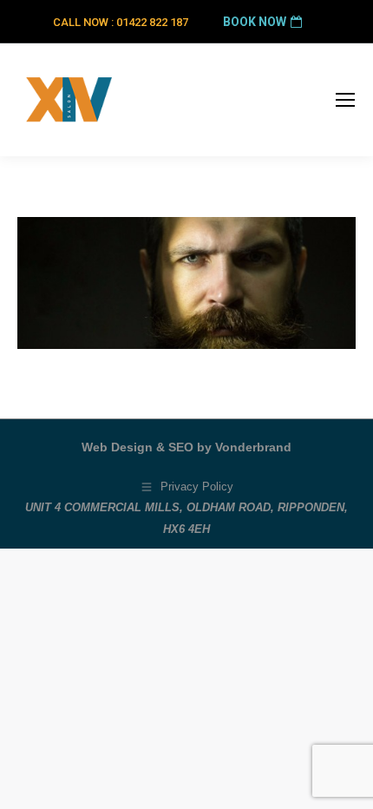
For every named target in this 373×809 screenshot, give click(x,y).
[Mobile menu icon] (345, 99)
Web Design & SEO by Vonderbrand (186, 447)
